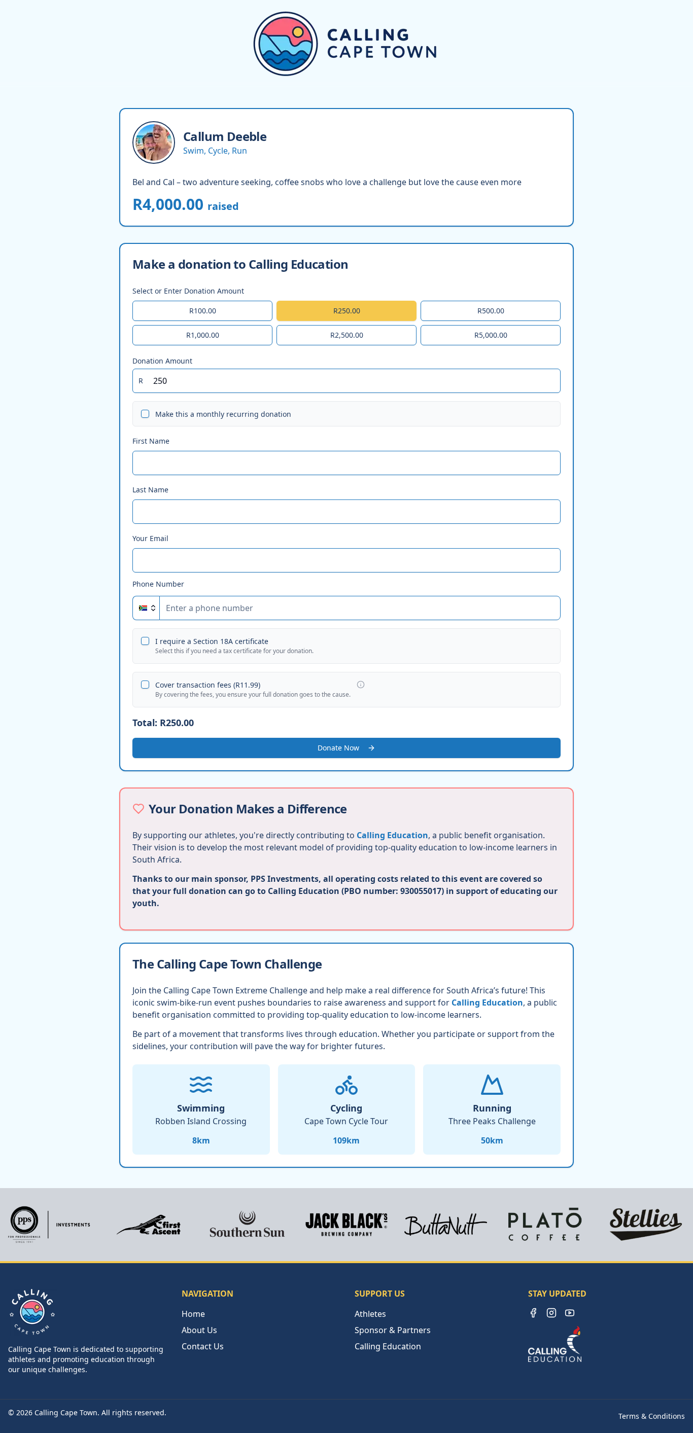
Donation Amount (162, 360)
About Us (199, 1330)
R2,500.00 (346, 335)
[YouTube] (570, 1313)
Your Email (150, 538)
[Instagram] (551, 1313)
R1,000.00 (202, 335)
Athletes (370, 1313)
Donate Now (338, 748)
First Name (150, 441)
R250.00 (346, 310)
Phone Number (158, 584)
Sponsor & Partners (393, 1330)
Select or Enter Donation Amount (188, 291)
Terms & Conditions (651, 1416)
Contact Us (203, 1346)
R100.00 (202, 310)
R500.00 (490, 310)
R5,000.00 (490, 335)
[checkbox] (145, 414)
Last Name (150, 489)
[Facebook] (533, 1313)
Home (193, 1313)
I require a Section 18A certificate (211, 641)
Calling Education (392, 835)
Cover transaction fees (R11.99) (207, 685)
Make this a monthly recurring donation (223, 414)
